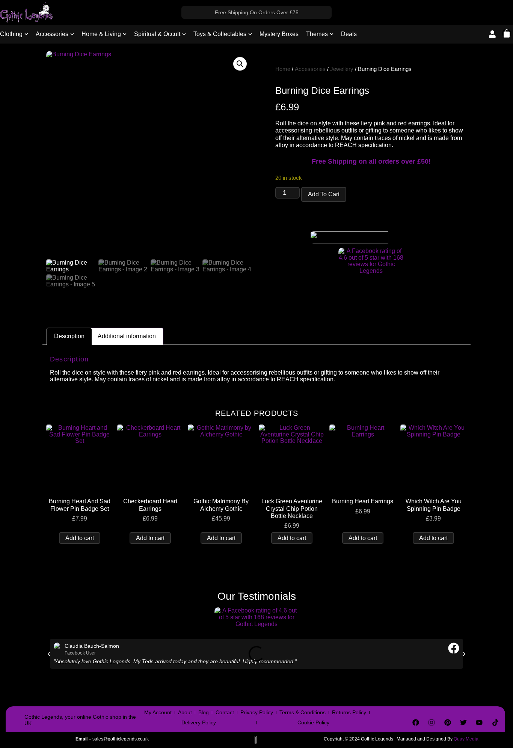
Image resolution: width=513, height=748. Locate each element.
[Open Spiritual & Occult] (184, 34)
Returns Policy (349, 712)
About (185, 712)
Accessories (310, 69)
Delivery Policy (198, 722)
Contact (225, 712)
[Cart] (506, 33)
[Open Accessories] (72, 34)
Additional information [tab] (127, 336)
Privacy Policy (256, 712)
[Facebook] (416, 722)
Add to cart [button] (79, 538)
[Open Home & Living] (125, 34)
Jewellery (341, 69)
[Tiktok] (495, 722)
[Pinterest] (447, 722)
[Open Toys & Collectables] (250, 34)
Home (282, 69)
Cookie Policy (313, 722)
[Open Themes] (331, 34)
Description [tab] (69, 336)
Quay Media (466, 739)
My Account (158, 712)
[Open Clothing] (26, 34)
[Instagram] (431, 722)
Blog (203, 712)
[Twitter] (463, 722)
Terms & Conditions (302, 712)
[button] (240, 64)
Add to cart (323, 194)
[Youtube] (479, 722)
